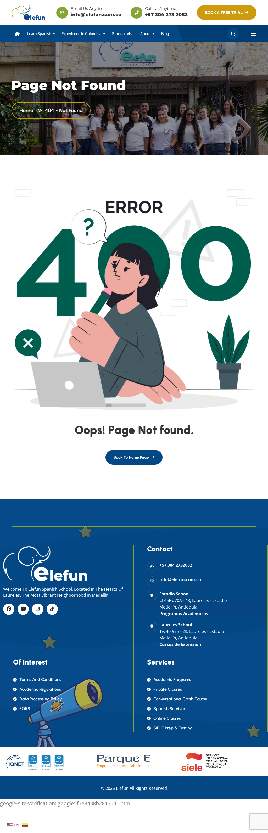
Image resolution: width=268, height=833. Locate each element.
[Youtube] (23, 609)
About (145, 34)
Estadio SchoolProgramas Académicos (193, 603)
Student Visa (123, 34)
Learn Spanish (39, 34)
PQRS (24, 708)
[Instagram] (37, 609)
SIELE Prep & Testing (173, 727)
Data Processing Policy (40, 698)
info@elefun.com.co (96, 14)
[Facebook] (8, 609)
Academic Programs (172, 679)
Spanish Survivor (169, 708)
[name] (28, 12)
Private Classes (167, 689)
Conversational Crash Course (180, 698)
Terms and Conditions (40, 679)
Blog (165, 34)
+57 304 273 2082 (166, 14)
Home (27, 110)
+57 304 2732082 (175, 565)
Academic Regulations (40, 689)
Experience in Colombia (82, 34)
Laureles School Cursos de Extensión (191, 634)
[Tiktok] (52, 609)
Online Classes (167, 718)
